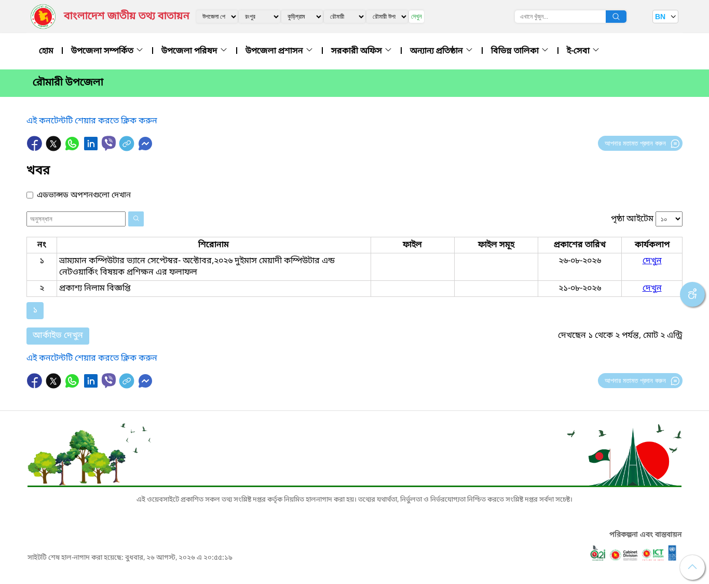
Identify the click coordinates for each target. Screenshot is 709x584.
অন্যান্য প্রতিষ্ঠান (437, 51)
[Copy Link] (127, 148)
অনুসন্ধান (616, 16)
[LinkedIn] (92, 148)
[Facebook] (35, 148)
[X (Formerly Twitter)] (54, 148)
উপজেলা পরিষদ (190, 51)
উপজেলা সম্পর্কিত (103, 51)
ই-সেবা (579, 51)
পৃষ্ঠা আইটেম (632, 219)
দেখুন (416, 16)
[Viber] (108, 143)
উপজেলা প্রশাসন (275, 51)
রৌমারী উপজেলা (68, 83)
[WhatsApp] (73, 148)
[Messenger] (145, 148)
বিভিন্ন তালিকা (516, 51)
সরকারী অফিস (357, 51)
